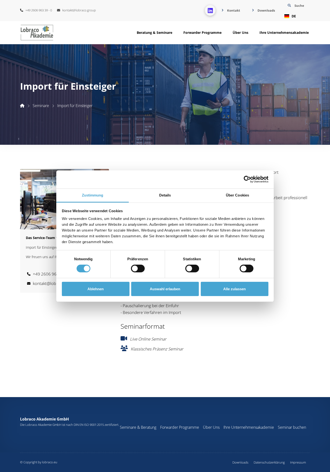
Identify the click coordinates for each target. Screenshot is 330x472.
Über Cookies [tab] (237, 195)
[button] (295, 10)
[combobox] (295, 16)
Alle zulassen (234, 289)
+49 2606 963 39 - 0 (37, 10)
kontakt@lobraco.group (78, 10)
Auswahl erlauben (165, 289)
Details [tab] (165, 195)
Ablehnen (95, 289)
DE (294, 16)
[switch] (138, 268)
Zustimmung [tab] (92, 195)
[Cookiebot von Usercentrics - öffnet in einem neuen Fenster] (247, 179)
